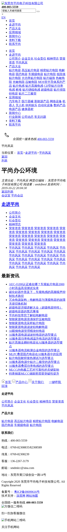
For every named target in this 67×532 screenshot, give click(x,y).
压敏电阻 (31, 81)
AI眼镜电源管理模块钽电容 (27, 330)
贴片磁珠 (49, 78)
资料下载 (15, 40)
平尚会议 (17, 195)
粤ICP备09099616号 (27, 491)
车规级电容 (35, 74)
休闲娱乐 (31, 105)
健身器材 (28, 109)
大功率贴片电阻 (32, 78)
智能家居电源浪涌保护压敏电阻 (30, 319)
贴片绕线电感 (31, 89)
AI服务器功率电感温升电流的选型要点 (34, 338)
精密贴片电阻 (49, 70)
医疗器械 (28, 101)
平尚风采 (22, 62)
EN (3, 17)
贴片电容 (15, 70)
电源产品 (15, 109)
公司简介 (15, 58)
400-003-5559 (45, 139)
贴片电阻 (50, 74)
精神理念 (53, 58)
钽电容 (13, 93)
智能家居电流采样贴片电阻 (27, 323)
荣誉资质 (15, 228)
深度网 (20, 495)
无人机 (20, 105)
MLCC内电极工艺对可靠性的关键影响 (34, 369)
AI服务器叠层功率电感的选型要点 (31, 365)
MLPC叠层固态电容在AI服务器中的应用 (35, 354)
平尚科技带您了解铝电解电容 (28, 315)
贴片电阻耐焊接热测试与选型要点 (31, 358)
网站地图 (32, 495)
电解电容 (57, 421)
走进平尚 (15, 24)
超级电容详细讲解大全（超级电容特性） (36, 307)
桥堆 (19, 89)
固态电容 (22, 74)
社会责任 (40, 58)
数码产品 (60, 105)
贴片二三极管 (27, 93)
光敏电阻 (19, 81)
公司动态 (28, 116)
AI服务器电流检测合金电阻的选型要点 (34, 350)
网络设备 (56, 101)
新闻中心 (15, 36)
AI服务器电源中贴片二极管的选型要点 (34, 361)
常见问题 (40, 116)
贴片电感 (19, 85)
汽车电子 (15, 101)
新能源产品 (41, 101)
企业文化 (28, 58)
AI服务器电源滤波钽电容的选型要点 (33, 334)
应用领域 (15, 32)
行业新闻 (15, 116)
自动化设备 (45, 105)
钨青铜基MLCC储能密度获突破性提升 (34, 373)
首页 (12, 20)
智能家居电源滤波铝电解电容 (28, 327)
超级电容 (47, 89)
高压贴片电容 (30, 70)
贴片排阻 (60, 89)
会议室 (5, 195)
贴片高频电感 (34, 85)
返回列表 (7, 191)
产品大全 (15, 28)
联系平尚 (15, 44)
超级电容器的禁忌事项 (24, 311)
